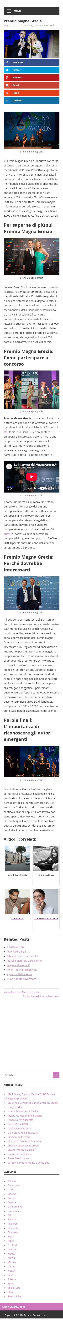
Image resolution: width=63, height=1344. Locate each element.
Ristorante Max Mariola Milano (25, 1115)
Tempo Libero (15, 1296)
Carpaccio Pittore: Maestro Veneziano (28, 1162)
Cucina (11, 1198)
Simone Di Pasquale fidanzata (24, 1141)
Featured (49, 25)
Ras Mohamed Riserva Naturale (40, 996)
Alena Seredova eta (18, 1158)
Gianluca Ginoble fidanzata (23, 1132)
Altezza (12, 1181)
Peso (10, 1274)
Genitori (12, 1245)
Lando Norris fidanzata (20, 1119)
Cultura (12, 1202)
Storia (11, 1292)
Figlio (11, 1240)
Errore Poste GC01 (18, 1124)
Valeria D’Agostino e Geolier (23, 1111)
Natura (11, 1266)
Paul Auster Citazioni (19, 1128)
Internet (12, 1249)
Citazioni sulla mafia (19, 1136)
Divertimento (15, 1206)
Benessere (13, 1185)
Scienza (12, 1279)
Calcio (11, 1189)
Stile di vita (14, 1287)
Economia (13, 1211)
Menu (17, 11)
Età (9, 1215)
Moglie (11, 1257)
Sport (11, 1283)
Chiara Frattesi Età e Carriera (23, 1145)
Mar (6, 432)
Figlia (11, 1236)
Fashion (12, 1219)
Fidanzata (13, 1228)
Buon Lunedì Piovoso (20, 1154)
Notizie (12, 1270)
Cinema (12, 1193)
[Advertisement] (31, 1035)
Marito (11, 1253)
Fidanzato (13, 1232)
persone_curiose (32, 25)
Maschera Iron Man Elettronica (22, 992)
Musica (12, 1262)
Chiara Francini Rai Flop (21, 1149)
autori (7, 534)
